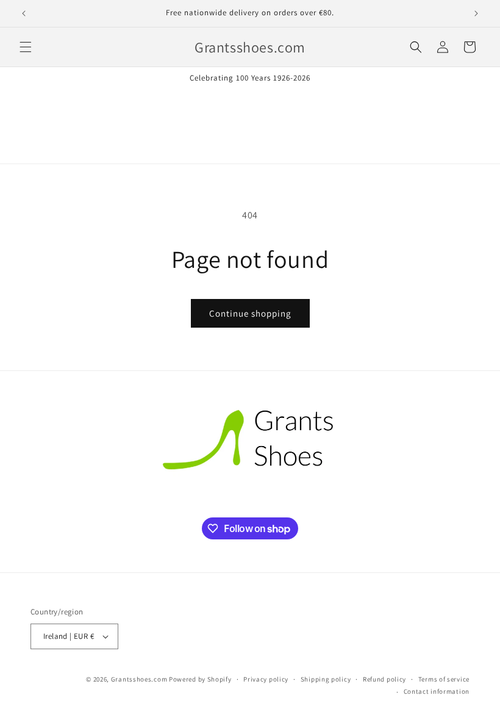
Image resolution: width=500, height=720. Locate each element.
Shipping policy (326, 679)
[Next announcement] (476, 13)
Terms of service (444, 679)
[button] (25, 47)
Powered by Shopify (200, 679)
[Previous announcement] (23, 13)
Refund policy (384, 679)
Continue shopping (250, 313)
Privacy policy (265, 679)
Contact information (437, 691)
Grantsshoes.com (139, 679)
